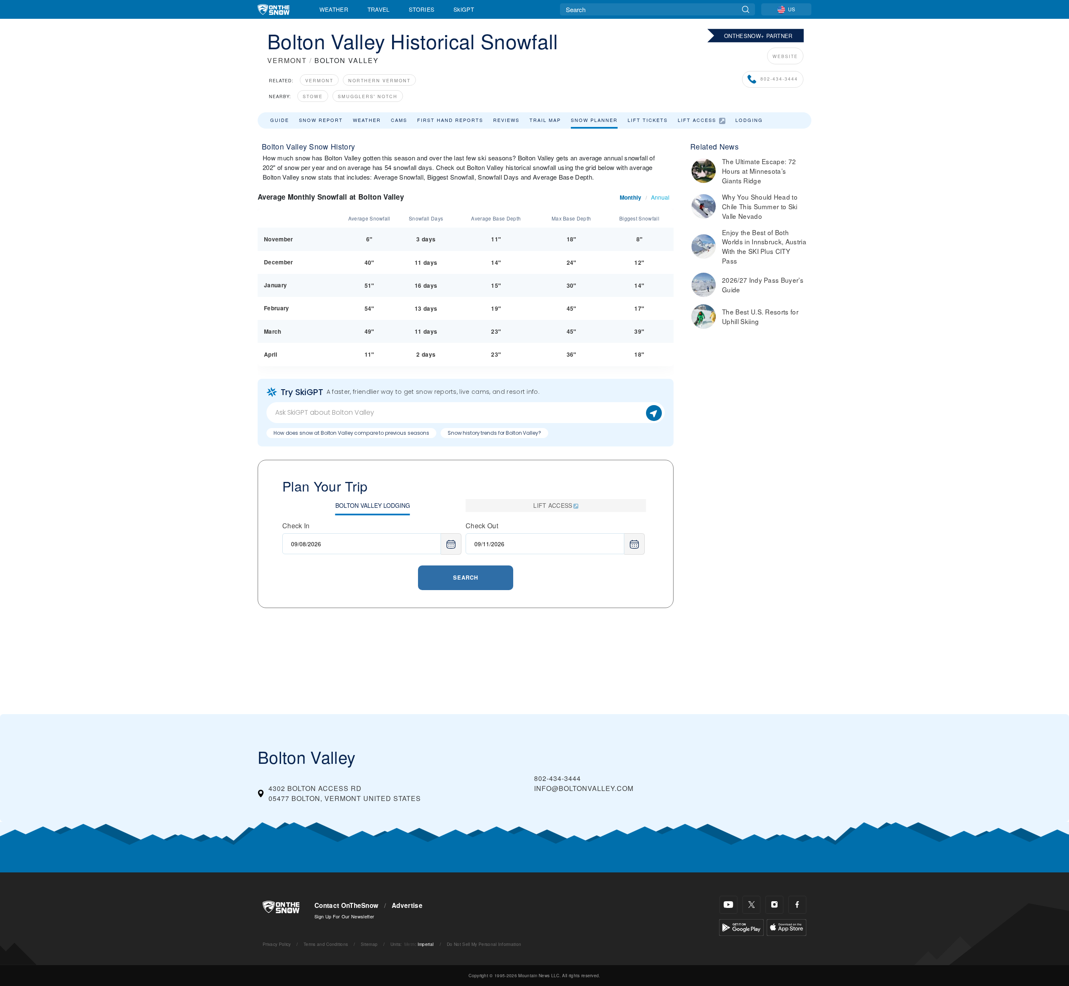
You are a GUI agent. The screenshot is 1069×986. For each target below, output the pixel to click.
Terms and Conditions (326, 944)
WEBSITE (785, 56)
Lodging (749, 120)
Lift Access (697, 120)
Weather (333, 9)
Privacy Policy (277, 944)
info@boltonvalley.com (583, 788)
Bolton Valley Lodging (372, 505)
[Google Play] (741, 926)
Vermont (319, 80)
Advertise (407, 905)
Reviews (506, 120)
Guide (279, 120)
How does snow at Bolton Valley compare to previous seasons (351, 432)
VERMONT (287, 60)
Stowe (313, 96)
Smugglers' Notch (368, 96)
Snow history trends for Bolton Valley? (494, 432)
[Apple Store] (786, 926)
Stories (421, 9)
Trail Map (545, 120)
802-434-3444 (779, 79)
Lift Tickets (648, 120)
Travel (378, 9)
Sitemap (369, 944)
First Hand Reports (450, 120)
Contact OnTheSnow (346, 905)
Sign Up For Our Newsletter (344, 916)
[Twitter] (751, 905)
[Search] (745, 9)
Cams (399, 120)
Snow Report (321, 120)
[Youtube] (728, 905)
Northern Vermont (379, 80)
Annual (660, 197)
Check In (296, 525)
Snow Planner (594, 120)
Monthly (630, 197)
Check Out (482, 525)
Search (465, 577)
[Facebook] (797, 905)
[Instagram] (774, 905)
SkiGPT (463, 9)
